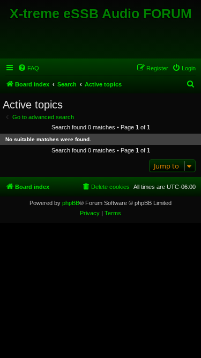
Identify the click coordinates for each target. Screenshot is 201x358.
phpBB (70, 203)
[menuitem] (28, 68)
